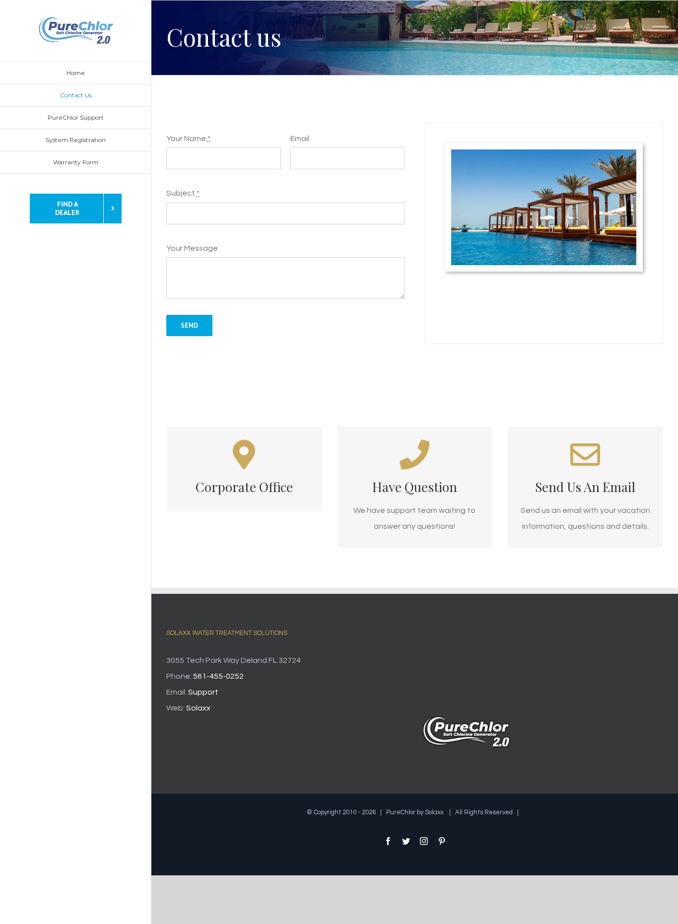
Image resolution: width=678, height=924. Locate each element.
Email (299, 138)
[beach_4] (543, 153)
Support (203, 692)
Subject (183, 193)
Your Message (192, 248)
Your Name (188, 138)
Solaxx (198, 708)
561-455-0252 (218, 676)
